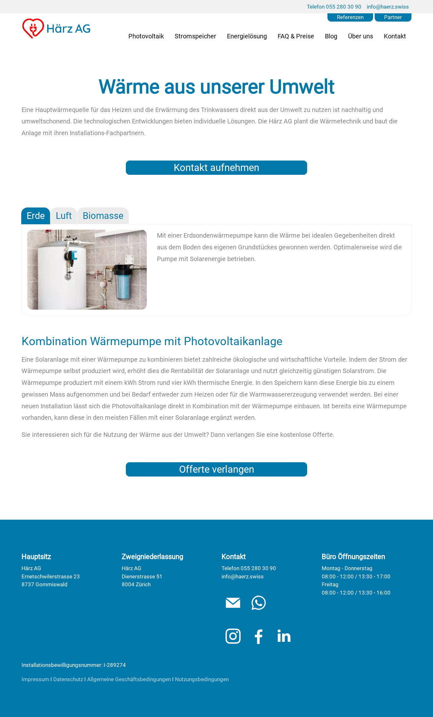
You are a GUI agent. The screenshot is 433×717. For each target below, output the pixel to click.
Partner (393, 17)
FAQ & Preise (296, 36)
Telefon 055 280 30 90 (334, 6)
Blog (331, 36)
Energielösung (247, 36)
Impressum (35, 679)
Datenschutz (68, 679)
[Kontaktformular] (258, 602)
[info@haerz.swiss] (233, 602)
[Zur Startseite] (57, 28)
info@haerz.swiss (388, 6)
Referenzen (350, 17)
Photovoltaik (146, 36)
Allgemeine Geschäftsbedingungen (129, 679)
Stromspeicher (195, 36)
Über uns (360, 36)
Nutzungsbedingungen (202, 679)
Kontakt (395, 36)
